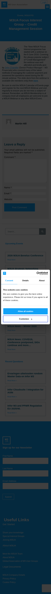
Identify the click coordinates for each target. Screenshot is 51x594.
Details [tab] (25, 280)
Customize (24, 319)
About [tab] (42, 280)
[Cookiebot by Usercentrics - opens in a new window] (36, 273)
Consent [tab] (9, 280)
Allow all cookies (25, 311)
